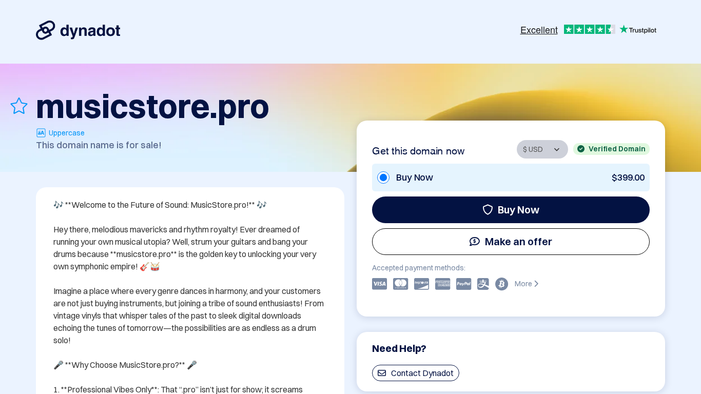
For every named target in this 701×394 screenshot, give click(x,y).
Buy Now (518, 209)
